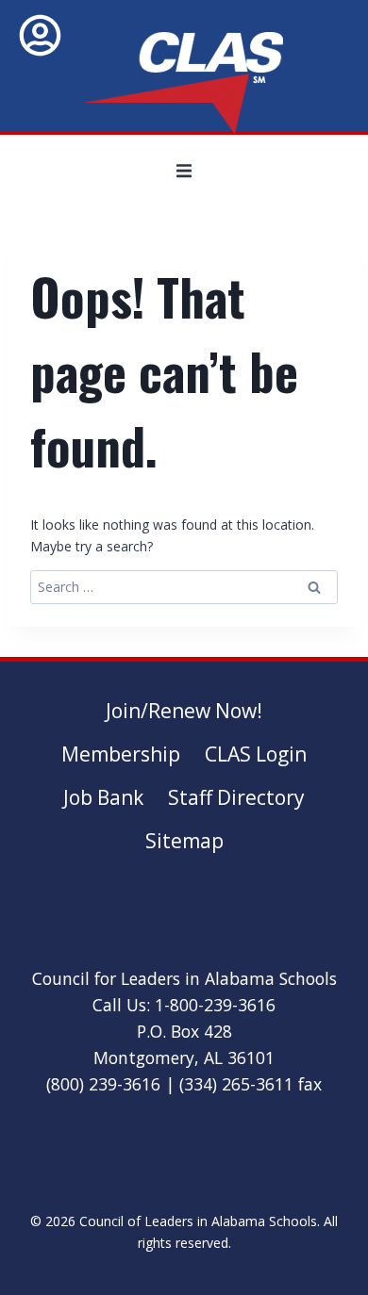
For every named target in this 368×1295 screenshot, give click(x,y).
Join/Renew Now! (184, 710)
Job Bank (103, 797)
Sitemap (184, 841)
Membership (120, 754)
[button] (184, 171)
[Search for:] (184, 587)
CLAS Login (256, 754)
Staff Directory (236, 797)
